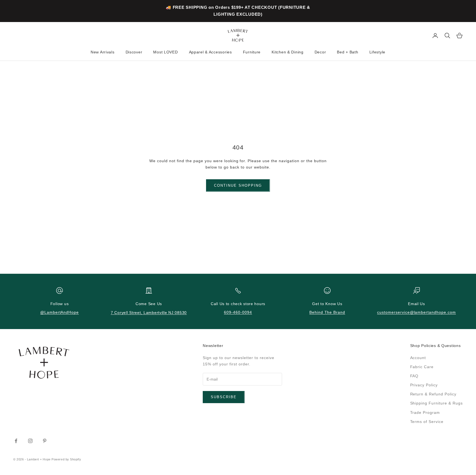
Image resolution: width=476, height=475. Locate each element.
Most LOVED (165, 52)
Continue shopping (238, 185)
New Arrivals (103, 52)
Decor (320, 52)
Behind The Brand (327, 312)
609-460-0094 (238, 312)
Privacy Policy (424, 385)
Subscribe (224, 397)
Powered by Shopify (66, 459)
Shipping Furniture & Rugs (436, 403)
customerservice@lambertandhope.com (416, 312)
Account (418, 357)
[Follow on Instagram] (30, 441)
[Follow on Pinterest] (44, 441)
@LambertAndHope (59, 312)
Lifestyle (377, 52)
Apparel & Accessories (210, 52)
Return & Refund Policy (433, 394)
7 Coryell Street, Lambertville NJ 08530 (149, 312)
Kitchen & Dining (288, 52)
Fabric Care (422, 367)
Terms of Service (427, 421)
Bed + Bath (347, 52)
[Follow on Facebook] (16, 441)
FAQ (414, 376)
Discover (134, 52)
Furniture (252, 52)
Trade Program (425, 412)
